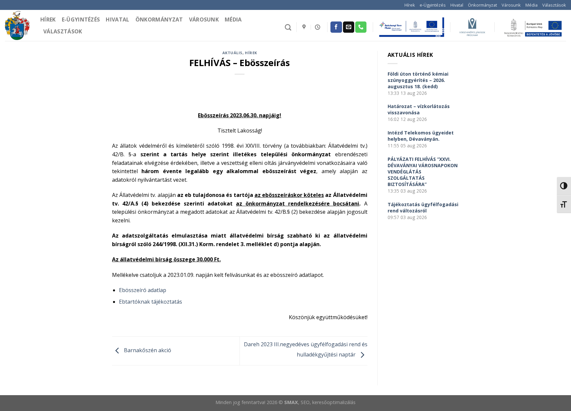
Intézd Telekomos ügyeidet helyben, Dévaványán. (421, 136)
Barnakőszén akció (147, 350)
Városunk (511, 5)
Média (531, 5)
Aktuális (232, 52)
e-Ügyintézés (433, 5)
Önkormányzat (482, 5)
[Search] (288, 27)
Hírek (409, 5)
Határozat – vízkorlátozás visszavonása (419, 109)
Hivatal (456, 5)
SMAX (291, 402)
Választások (554, 5)
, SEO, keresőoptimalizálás (327, 402)
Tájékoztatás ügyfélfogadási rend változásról (423, 207)
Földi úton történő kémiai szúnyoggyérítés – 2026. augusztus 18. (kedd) (418, 80)
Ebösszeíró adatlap (142, 290)
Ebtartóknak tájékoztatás (150, 301)
